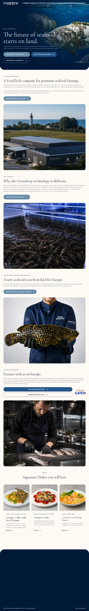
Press (30, 576)
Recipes (56, 3)
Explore (8, 530)
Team (30, 569)
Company (26, 3)
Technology (34, 3)
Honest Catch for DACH (54, 563)
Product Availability (53, 569)
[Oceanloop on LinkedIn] (5, 576)
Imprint (5, 586)
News (61, 3)
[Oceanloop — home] (10, 3)
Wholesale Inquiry (52, 566)
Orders (50, 3)
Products (43, 3)
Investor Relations (71, 3)
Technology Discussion (76, 563)
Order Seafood (51, 560)
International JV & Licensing (78, 560)
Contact (82, 3)
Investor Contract (75, 566)
